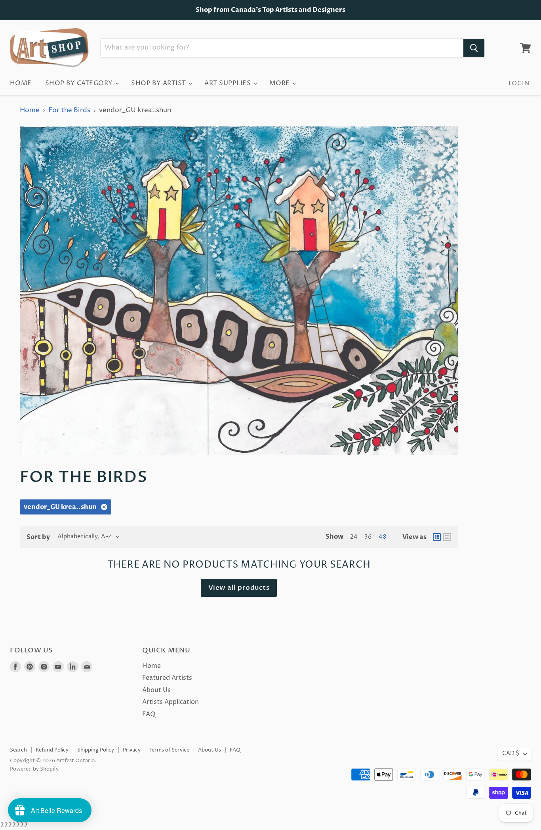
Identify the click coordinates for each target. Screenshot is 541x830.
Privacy (132, 750)
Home (21, 83)
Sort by (38, 537)
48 (383, 537)
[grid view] (437, 537)
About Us (156, 690)
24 (354, 537)
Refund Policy (52, 750)
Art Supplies (228, 83)
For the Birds (69, 111)
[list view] (447, 537)
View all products (239, 587)
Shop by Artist (159, 83)
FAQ (149, 714)
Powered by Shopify (34, 769)
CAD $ (510, 753)
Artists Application (170, 702)
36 (368, 537)
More (280, 83)
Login (519, 83)
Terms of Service (169, 750)
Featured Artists (167, 677)
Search (18, 750)
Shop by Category (79, 83)
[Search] (473, 48)
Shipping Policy (95, 750)
